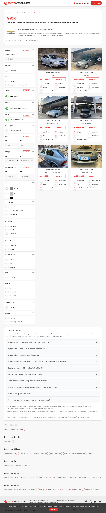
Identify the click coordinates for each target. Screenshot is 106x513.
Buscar (78, 3)
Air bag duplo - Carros (16, 211)
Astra (34, 13)
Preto (22, 429)
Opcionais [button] (9, 202)
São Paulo (13, 71)
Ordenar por (9, 55)
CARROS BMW (57, 478)
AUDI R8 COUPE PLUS (54, 490)
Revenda (12, 307)
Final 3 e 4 (13, 292)
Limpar (27, 50)
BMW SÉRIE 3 (89, 490)
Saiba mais (95, 506)
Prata (16, 194)
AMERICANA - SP (10, 453)
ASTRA (32, 41)
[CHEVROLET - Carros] (11, 32)
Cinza (16, 188)
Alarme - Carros (14, 214)
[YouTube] (100, 501)
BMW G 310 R (77, 490)
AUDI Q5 (42, 490)
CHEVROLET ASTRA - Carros (18, 120)
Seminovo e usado (15, 130)
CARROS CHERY (69, 478)
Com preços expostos (16, 322)
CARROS (19, 465)
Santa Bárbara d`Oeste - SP (18, 85)
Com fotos (13, 318)
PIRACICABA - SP (55, 453)
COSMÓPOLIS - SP (25, 453)
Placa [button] (7, 283)
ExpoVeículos (11, 13)
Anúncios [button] (8, 313)
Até (21, 141)
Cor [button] (6, 183)
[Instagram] (90, 501)
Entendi (53, 509)
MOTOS (27, 465)
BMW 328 (67, 490)
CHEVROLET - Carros (20, 108)
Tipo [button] (7, 91)
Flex (11, 263)
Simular (59, 79)
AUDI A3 (8, 490)
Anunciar (97, 3)
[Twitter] (95, 501)
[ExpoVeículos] (17, 3)
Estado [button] (8, 66)
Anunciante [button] (9, 302)
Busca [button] (7, 50)
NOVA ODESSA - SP (40, 453)
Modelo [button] (8, 115)
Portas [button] (7, 273)
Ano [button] (6, 136)
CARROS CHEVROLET (85, 478)
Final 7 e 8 (13, 296)
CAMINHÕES (9, 465)
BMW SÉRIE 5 (100, 490)
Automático (13, 245)
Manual (12, 249)
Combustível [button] (10, 255)
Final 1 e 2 (13, 288)
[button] (33, 50)
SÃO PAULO (9, 441)
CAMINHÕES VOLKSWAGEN (28, 478)
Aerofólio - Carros (15, 207)
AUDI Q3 (33, 490)
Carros (19, 13)
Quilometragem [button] (11, 167)
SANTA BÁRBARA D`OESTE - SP (74, 453)
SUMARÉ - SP (92, 453)
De (6, 141)
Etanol (12, 260)
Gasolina (12, 267)
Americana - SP (14, 81)
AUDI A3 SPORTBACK (21, 490)
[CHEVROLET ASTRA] (53, 59)
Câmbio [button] (8, 240)
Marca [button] (7, 103)
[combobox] (19, 59)
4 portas (12, 278)
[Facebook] (86, 501)
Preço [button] (7, 152)
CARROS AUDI (44, 478)
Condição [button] (9, 126)
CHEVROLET (22, 41)
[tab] (19, 50)
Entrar (86, 3)
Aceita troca (13, 226)
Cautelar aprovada (15, 230)
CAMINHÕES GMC (11, 478)
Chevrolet (27, 13)
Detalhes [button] (8, 221)
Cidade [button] (8, 76)
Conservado (13, 233)
